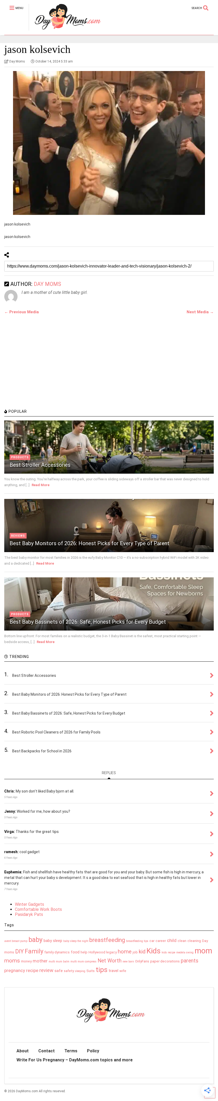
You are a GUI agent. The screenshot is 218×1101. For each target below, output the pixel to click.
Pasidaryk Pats (29, 914)
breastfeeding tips (137, 941)
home (125, 951)
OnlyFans (142, 961)
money (26, 961)
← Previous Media (21, 312)
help (84, 952)
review (46, 970)
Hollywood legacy (103, 952)
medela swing (185, 952)
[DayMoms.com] (65, 31)
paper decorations (165, 961)
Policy (93, 1050)
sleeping (80, 971)
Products (20, 457)
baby (35, 940)
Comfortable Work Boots (38, 909)
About (22, 1050)
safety (69, 971)
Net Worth (109, 961)
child (172, 940)
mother (40, 961)
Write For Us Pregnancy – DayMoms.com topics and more (74, 1059)
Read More (40, 485)
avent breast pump (15, 941)
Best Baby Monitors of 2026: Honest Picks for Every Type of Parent (89, 543)
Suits (90, 971)
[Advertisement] (44, 369)
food (75, 952)
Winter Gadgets (29, 904)
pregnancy (14, 970)
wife (122, 971)
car (151, 941)
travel (113, 970)
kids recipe (168, 952)
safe (58, 970)
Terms (70, 1050)
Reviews (18, 535)
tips (101, 970)
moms (12, 960)
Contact (46, 1050)
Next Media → (200, 312)
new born (128, 961)
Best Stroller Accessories (40, 465)
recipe (32, 970)
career (161, 941)
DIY (19, 951)
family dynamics (57, 952)
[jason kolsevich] (109, 143)
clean (182, 941)
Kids (153, 950)
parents (189, 961)
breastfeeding (107, 940)
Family (34, 951)
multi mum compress (83, 961)
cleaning (194, 941)
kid (142, 951)
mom (203, 950)
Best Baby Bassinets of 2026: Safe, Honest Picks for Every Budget (88, 622)
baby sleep (53, 940)
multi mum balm (59, 961)
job (135, 952)
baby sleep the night (75, 941)
